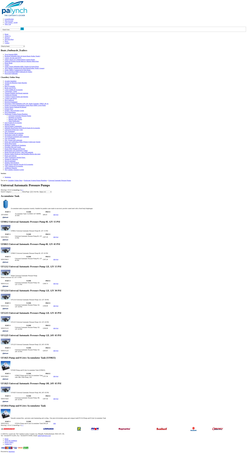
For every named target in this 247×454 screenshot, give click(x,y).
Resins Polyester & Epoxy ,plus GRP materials (19, 152)
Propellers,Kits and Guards (13, 147)
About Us (8, 36)
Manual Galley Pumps (15, 119)
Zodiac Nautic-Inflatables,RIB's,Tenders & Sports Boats (22, 66)
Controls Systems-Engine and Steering (16, 96)
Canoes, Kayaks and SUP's (13, 58)
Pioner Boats (8, 63)
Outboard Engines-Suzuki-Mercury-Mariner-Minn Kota (22, 61)
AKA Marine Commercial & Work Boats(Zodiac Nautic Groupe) (24, 68)
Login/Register (9, 19)
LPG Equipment (10, 131)
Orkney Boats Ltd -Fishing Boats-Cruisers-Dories (20, 59)
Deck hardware (9, 100)
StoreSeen (11, 451)
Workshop (8, 177)
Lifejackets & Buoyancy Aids (14, 130)
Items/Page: (26, 192)
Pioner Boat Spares (10, 143)
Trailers (7, 65)
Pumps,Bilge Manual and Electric (15, 149)
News (6, 41)
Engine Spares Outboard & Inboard (15, 107)
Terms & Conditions (11, 440)
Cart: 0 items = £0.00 (11, 22)
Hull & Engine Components (13, 126)
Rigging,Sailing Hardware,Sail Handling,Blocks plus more (22, 154)
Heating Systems (10, 124)
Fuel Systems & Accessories (13, 123)
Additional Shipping (11, 168)
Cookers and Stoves (11, 98)
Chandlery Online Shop (15, 180)
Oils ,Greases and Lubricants (13, 140)
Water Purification (13, 121)
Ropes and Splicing (10, 156)
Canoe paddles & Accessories (14, 90)
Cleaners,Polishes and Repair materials (16, 93)
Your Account (9, 21)
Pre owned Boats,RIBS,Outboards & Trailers (18, 72)
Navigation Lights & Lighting (14, 135)
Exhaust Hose (9, 109)
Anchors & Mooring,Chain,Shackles (16, 83)
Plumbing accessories (15, 117)
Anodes (7, 84)
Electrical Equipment (11, 102)
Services (7, 38)
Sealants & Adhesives (11, 159)
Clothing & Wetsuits (11, 95)
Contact (7, 43)
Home (6, 34)
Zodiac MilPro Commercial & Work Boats (17, 70)
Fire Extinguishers (10, 112)
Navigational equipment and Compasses (17, 136)
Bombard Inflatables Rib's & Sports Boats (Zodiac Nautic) (22, 56)
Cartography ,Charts (11, 91)
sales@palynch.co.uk (44, 435)
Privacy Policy (9, 442)
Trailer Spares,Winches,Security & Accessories (19, 164)
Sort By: (36, 192)
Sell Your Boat (9, 39)
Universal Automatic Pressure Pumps (19, 116)
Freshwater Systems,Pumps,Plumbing (16, 114)
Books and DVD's (10, 88)
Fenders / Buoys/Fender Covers (14, 110)
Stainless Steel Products (12, 163)
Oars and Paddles (10, 138)
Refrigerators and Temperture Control (16, 150)
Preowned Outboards (11, 73)
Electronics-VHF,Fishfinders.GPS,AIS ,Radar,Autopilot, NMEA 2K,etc (27, 103)
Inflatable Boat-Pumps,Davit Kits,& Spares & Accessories (22, 128)
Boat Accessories (10, 86)
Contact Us (8, 444)
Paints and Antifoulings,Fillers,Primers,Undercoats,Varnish (22, 142)
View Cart (8, 24)
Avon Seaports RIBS (11, 54)
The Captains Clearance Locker (14, 169)
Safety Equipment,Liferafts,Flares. (15, 157)
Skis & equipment (10, 161)
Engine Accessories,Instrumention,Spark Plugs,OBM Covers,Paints (25, 105)
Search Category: (6, 192)
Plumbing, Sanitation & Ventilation (15, 145)
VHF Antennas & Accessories (14, 166)
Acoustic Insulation (10, 81)
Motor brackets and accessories (14, 133)
